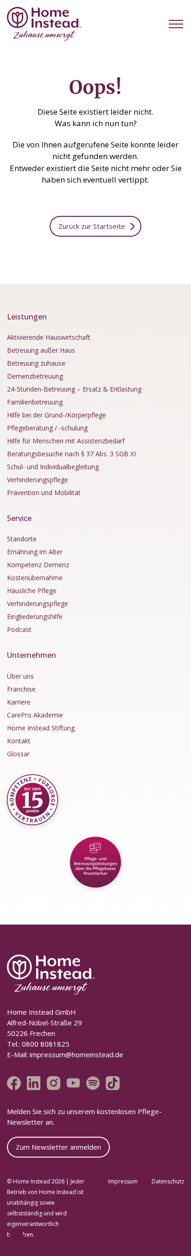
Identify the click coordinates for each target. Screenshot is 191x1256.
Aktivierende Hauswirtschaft (48, 337)
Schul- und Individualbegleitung (53, 466)
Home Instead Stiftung (41, 727)
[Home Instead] (44, 24)
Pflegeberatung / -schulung (47, 427)
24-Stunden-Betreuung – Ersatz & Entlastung (74, 389)
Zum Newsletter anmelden (58, 1147)
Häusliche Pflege (32, 590)
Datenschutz (168, 1181)
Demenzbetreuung (35, 376)
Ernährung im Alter (35, 551)
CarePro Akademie (35, 715)
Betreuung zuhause (36, 363)
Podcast (19, 629)
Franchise (21, 689)
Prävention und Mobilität (44, 492)
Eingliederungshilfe (35, 616)
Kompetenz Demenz (38, 564)
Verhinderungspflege (37, 479)
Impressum (123, 1181)
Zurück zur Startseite (91, 226)
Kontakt (19, 740)
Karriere (19, 702)
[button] (176, 24)
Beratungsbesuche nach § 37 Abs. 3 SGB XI (71, 453)
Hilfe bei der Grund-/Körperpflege (56, 414)
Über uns (20, 676)
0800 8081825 (45, 1043)
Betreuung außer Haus (41, 350)
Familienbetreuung (35, 402)
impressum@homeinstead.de (76, 1054)
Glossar (18, 753)
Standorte (22, 538)
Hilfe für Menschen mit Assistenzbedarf (66, 440)
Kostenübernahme (35, 577)
